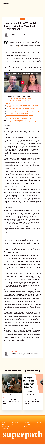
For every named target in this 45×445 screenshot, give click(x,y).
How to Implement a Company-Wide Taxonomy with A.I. (19, 110)
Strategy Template (6, 426)
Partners (14, 424)
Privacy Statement (39, 422)
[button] (41, 3)
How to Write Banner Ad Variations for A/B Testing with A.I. (19, 115)
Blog (3, 424)
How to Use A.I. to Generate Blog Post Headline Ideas (18, 98)
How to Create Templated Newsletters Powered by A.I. (18, 113)
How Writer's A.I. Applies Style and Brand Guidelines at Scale (20, 108)
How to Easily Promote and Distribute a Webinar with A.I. (19, 100)
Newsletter (26, 422)
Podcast (25, 426)
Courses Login (15, 422)
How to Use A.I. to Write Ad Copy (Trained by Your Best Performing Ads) (23, 111)
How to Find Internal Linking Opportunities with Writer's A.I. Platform (21, 121)
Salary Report (5, 428)
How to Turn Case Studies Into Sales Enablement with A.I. (19, 118)
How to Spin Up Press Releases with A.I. (15, 116)
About (3, 422)
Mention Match (27, 424)
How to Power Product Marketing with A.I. (16, 120)
